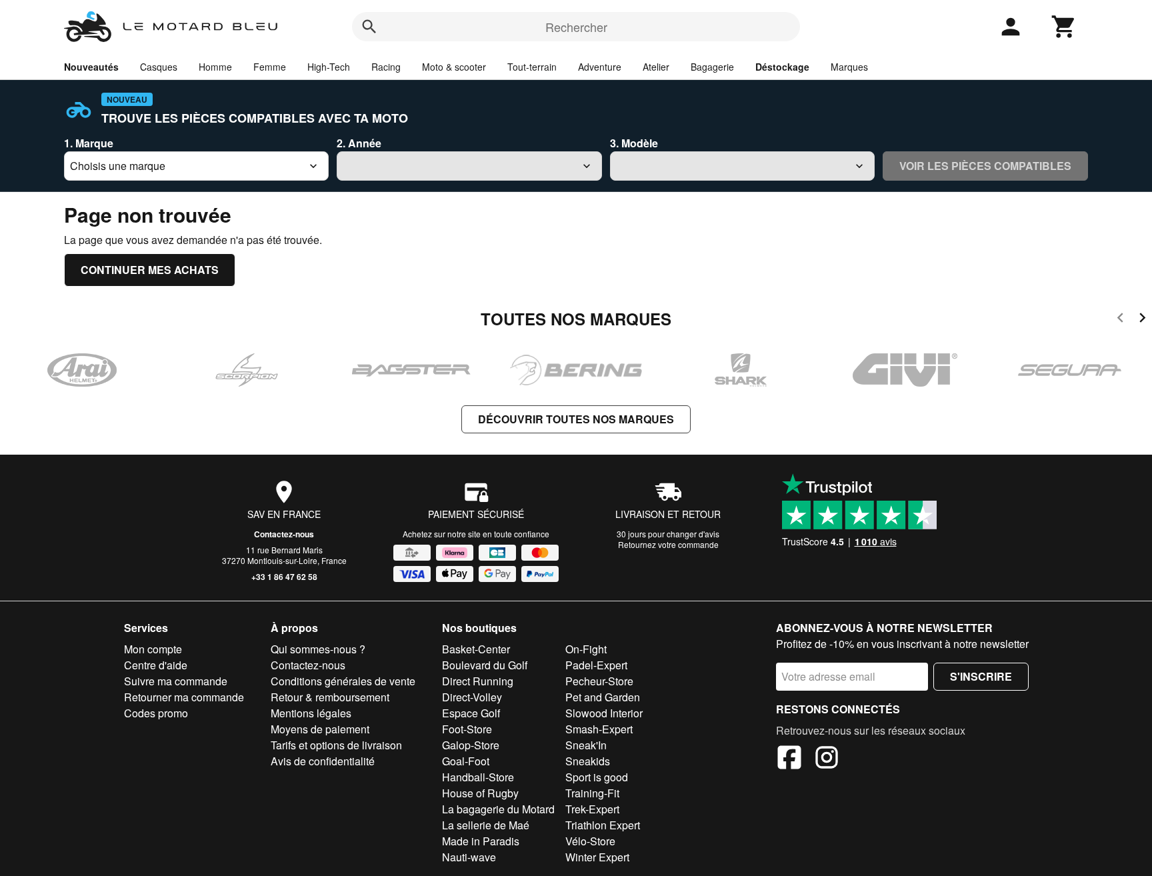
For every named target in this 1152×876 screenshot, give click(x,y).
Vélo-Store (590, 841)
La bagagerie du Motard (498, 809)
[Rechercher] (369, 26)
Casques (158, 66)
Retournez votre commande (668, 544)
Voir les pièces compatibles (985, 165)
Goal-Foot (465, 761)
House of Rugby (480, 793)
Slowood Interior (604, 713)
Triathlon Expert (602, 825)
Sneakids (587, 761)
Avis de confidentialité (323, 761)
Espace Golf (471, 713)
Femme (269, 66)
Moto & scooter (454, 66)
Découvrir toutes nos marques (576, 419)
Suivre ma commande (175, 681)
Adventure (599, 66)
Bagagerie (712, 66)
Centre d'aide (155, 665)
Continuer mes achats (150, 269)
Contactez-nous (284, 534)
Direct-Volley (472, 697)
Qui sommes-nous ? (318, 649)
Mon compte (153, 649)
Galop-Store (470, 745)
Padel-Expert (596, 665)
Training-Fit (592, 793)
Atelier (656, 66)
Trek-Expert (592, 809)
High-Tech (328, 66)
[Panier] (1064, 26)
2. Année (359, 143)
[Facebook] (789, 759)
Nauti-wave (469, 857)
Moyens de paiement (320, 729)
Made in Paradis (480, 841)
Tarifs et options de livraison (336, 745)
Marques (849, 66)
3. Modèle (634, 143)
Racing (386, 66)
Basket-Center (476, 649)
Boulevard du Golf (484, 665)
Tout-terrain (532, 66)
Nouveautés (91, 66)
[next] (1142, 319)
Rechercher (576, 26)
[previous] (1120, 319)
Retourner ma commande (184, 697)
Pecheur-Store (599, 681)
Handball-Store (478, 777)
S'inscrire (981, 676)
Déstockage (782, 66)
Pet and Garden (602, 697)
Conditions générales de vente (343, 681)
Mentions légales (311, 713)
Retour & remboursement (330, 697)
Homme (215, 66)
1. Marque (88, 143)
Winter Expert (597, 857)
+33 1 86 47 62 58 (284, 577)
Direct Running (477, 681)
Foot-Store (467, 729)
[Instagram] (826, 759)
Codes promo (156, 713)
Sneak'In (586, 745)
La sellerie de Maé (485, 825)
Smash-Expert (599, 729)
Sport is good (596, 777)
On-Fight (586, 649)
